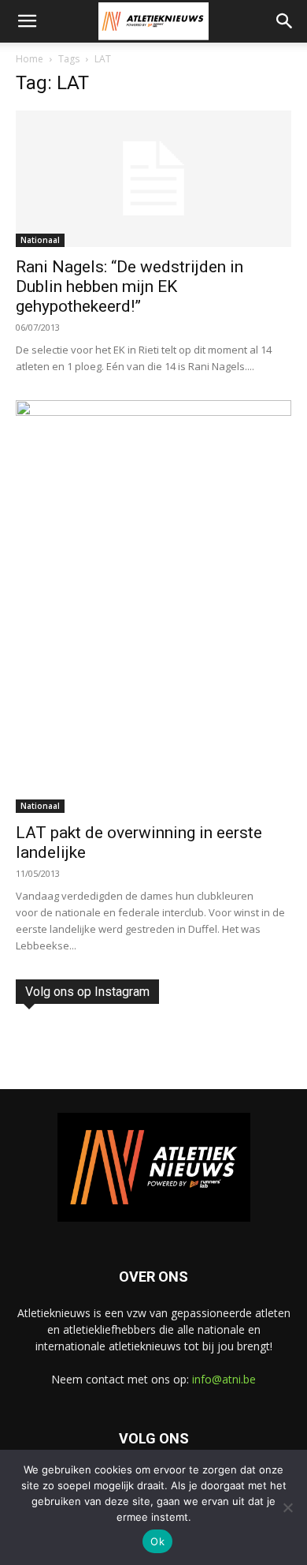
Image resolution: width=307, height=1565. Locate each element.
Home (29, 59)
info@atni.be (224, 1379)
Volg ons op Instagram (87, 991)
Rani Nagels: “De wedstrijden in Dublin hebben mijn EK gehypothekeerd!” (129, 286)
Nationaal (40, 239)
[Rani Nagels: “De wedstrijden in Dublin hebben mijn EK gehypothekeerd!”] (153, 178)
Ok (157, 1541)
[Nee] (287, 1507)
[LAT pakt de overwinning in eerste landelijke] (153, 606)
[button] (27, 21)
